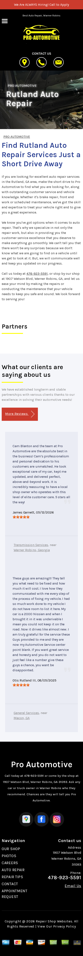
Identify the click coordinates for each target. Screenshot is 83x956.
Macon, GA (22, 718)
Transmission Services (31, 545)
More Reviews (17, 414)
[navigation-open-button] (4, 20)
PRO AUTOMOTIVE (22, 85)
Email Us (73, 886)
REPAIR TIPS (12, 877)
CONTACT (10, 884)
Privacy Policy (64, 926)
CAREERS (10, 863)
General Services (26, 713)
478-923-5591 (37, 274)
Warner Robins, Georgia (32, 550)
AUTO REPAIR (13, 870)
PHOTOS (9, 856)
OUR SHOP (11, 848)
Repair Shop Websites (54, 921)
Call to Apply (59, 5)
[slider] (21, 517)
